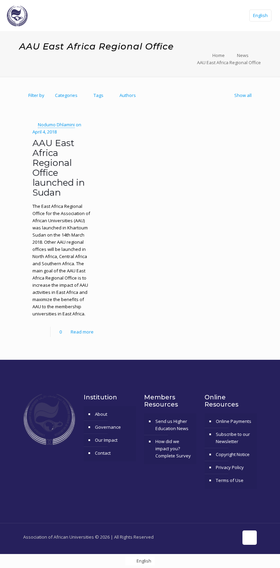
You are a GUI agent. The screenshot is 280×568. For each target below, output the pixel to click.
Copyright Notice (233, 454)
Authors (128, 95)
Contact (103, 453)
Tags (98, 95)
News (243, 55)
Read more (82, 332)
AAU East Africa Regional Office (229, 62)
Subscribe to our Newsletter (233, 437)
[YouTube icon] (211, 536)
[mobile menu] (230, 15)
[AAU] (17, 15)
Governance (108, 427)
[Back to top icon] (249, 537)
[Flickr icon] (218, 536)
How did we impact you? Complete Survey (173, 448)
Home (218, 55)
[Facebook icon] (197, 536)
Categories (66, 95)
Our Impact (106, 440)
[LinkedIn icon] (225, 536)
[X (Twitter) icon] (204, 536)
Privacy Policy (230, 467)
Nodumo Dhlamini (56, 125)
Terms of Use (229, 480)
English (260, 15)
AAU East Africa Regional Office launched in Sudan (58, 168)
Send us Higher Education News (171, 424)
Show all (243, 95)
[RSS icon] (233, 536)
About (101, 414)
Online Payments (233, 421)
